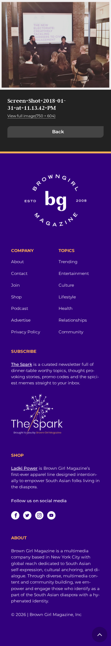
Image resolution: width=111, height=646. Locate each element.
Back (58, 132)
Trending (68, 261)
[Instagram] (39, 515)
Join (15, 285)
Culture (66, 285)
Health (65, 308)
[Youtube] (51, 515)
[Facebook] (15, 515)
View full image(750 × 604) (31, 115)
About (17, 261)
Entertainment (74, 273)
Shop (16, 296)
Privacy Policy (25, 331)
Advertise (21, 320)
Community (71, 331)
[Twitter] (27, 515)
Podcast (19, 308)
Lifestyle (67, 296)
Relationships (73, 320)
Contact (19, 273)
